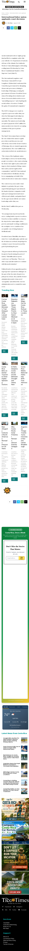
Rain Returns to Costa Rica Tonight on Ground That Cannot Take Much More (11, 757)
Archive (7, 13)
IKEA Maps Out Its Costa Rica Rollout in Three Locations (24, 307)
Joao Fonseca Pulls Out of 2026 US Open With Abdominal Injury (11, 748)
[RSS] (3, 910)
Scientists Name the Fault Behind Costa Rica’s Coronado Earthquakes (11, 765)
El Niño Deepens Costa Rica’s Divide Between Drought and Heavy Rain (14, 375)
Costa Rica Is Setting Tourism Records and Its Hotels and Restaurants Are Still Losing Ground (11, 782)
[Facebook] (8, 27)
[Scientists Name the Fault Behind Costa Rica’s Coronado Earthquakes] (24, 766)
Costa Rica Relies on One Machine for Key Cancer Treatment (11, 790)
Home (3, 13)
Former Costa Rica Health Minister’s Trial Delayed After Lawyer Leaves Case (5, 309)
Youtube (23, 910)
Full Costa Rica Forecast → (15, 725)
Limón (18, 707)
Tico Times (10, 23)
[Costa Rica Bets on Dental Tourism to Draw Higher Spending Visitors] (5, 363)
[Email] (19, 27)
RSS (6, 910)
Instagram (19, 906)
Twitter (14, 910)
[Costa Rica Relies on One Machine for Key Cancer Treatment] (24, 791)
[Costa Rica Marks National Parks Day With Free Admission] (24, 363)
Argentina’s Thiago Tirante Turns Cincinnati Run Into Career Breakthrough (24, 436)
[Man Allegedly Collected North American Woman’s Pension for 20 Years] (5, 423)
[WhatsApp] (15, 27)
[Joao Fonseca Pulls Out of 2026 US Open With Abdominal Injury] (24, 749)
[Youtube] (19, 910)
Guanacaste (12, 707)
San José (6, 707)
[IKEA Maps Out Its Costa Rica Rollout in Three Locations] (24, 295)
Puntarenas (25, 707)
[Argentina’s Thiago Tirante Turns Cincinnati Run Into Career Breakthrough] (24, 423)
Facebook (8, 906)
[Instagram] (14, 907)
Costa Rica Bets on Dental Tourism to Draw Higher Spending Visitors (5, 375)
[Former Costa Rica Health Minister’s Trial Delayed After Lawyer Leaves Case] (5, 295)
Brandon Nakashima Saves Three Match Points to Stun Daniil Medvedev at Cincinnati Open (14, 311)
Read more (4, 351)
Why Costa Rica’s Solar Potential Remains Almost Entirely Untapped (14, 437)
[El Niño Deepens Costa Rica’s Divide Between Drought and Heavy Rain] (14, 363)
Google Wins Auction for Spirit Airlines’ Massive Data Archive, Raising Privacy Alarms (11, 740)
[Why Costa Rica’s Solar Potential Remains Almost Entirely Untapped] (14, 423)
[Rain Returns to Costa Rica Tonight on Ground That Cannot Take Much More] (24, 757)
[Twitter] (12, 27)
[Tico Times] (4, 23)
